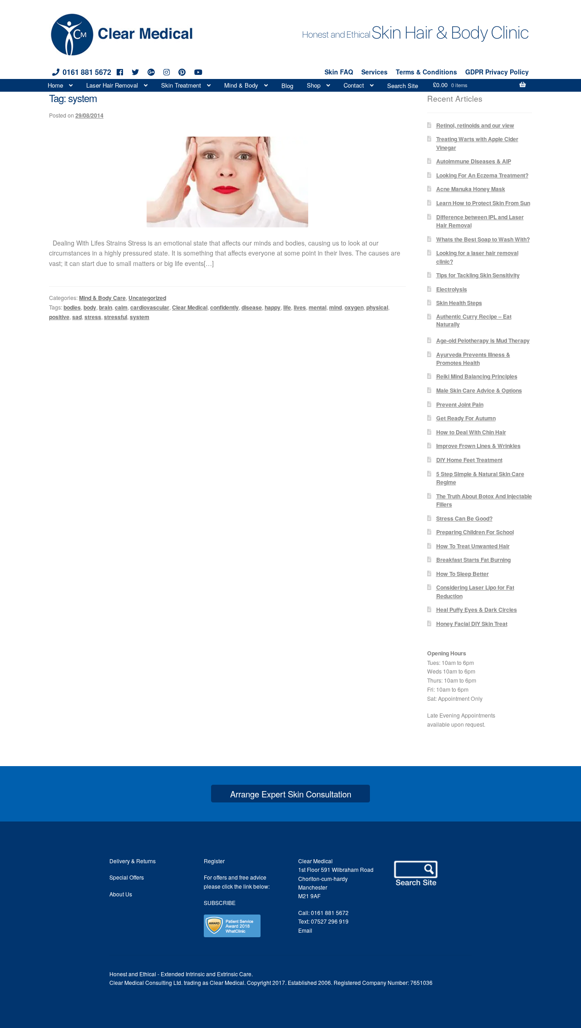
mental (317, 307)
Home (55, 85)
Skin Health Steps (459, 303)
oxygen (354, 307)
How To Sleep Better (462, 574)
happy (273, 307)
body (90, 307)
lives (300, 307)
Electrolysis (451, 289)
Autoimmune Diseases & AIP (473, 161)
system (139, 317)
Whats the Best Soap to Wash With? (483, 239)
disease (251, 307)
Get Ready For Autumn (466, 418)
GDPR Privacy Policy (497, 71)
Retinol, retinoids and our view (475, 125)
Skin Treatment (181, 85)
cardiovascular (149, 307)
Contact (354, 85)
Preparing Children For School (475, 532)
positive (59, 317)
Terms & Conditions (426, 71)
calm (121, 307)
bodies (72, 307)
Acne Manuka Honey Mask (470, 189)
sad (77, 317)
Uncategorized (147, 298)
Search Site (402, 85)
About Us (120, 894)
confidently (224, 307)
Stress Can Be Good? (464, 518)
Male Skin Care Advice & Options (479, 390)
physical (377, 307)
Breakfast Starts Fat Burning (473, 560)
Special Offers (126, 877)
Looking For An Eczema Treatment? (482, 175)
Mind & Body (241, 85)
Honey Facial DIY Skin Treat (471, 624)
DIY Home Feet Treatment (469, 460)
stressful (115, 317)
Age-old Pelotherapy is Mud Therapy (483, 340)
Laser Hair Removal (112, 85)
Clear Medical (189, 307)
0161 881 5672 (87, 72)
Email (305, 930)
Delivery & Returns (132, 861)
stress (92, 317)
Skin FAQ (339, 71)
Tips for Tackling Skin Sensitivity (478, 275)
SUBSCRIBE (220, 902)
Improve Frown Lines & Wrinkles (478, 446)
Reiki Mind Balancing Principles (476, 376)
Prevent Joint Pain (459, 404)
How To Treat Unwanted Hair (473, 546)
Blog (287, 85)
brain (105, 307)
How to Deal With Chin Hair (471, 432)
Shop (313, 85)
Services (374, 71)
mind (335, 307)
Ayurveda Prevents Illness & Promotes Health (473, 358)
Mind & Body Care (102, 298)
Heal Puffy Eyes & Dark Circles (476, 609)
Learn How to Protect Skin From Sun (483, 203)
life (287, 307)
